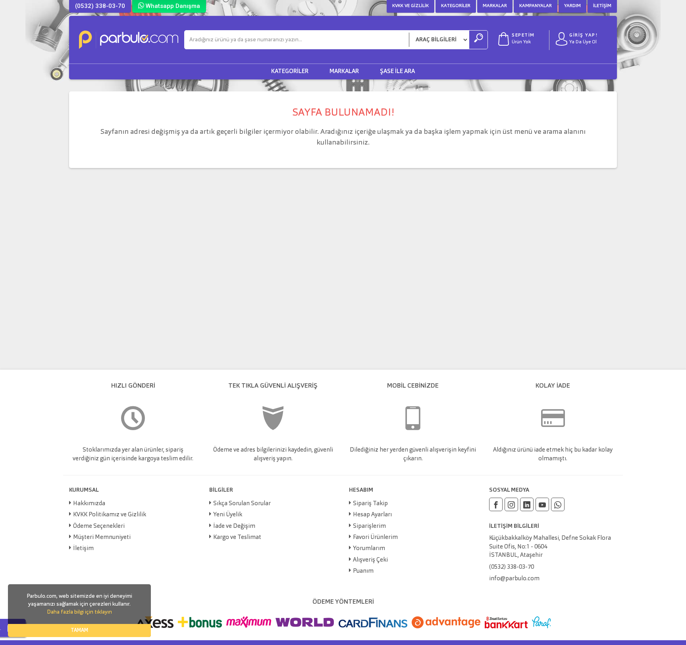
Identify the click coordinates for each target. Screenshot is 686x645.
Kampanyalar (535, 6)
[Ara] (478, 40)
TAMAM (79, 630)
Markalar (495, 6)
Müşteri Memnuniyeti (102, 538)
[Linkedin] (527, 504)
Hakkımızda (89, 504)
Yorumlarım (369, 549)
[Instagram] (511, 504)
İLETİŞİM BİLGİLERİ (514, 526)
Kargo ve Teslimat (237, 538)
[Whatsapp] (558, 504)
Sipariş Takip (370, 504)
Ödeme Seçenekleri (99, 526)
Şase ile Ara (397, 72)
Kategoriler (455, 6)
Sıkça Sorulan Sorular (242, 504)
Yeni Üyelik (227, 515)
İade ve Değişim (234, 526)
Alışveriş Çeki (370, 560)
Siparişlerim (369, 526)
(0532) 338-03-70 (100, 6)
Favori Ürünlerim (375, 538)
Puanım (363, 571)
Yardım (572, 6)
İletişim (602, 6)
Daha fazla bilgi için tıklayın (79, 612)
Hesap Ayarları (372, 515)
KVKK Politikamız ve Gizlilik (109, 515)
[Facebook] (496, 504)
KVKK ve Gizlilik (410, 6)
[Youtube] (542, 504)
